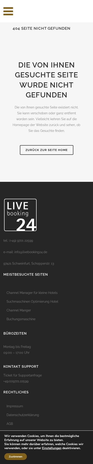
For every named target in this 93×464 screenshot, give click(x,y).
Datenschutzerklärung (23, 415)
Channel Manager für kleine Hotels (32, 293)
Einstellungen (51, 448)
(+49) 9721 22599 (21, 240)
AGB (10, 424)
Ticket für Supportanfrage (22, 375)
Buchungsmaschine (21, 319)
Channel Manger (19, 310)
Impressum (15, 406)
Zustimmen (15, 456)
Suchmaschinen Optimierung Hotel (32, 301)
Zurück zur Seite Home (47, 150)
